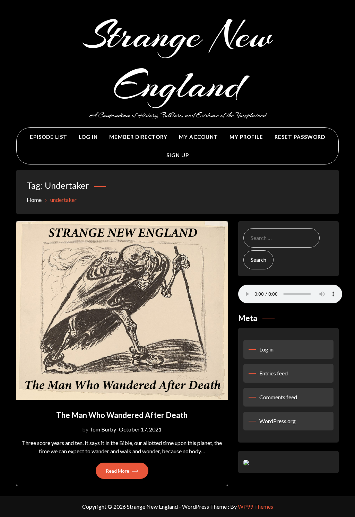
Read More (118, 471)
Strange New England (177, 60)
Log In (88, 137)
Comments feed (278, 397)
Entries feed (273, 373)
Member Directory (138, 137)
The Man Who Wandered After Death (122, 415)
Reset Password (300, 137)
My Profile (246, 137)
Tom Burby (102, 429)
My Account (198, 137)
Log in (266, 349)
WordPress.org (277, 421)
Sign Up (177, 155)
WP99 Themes (255, 506)
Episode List (48, 137)
